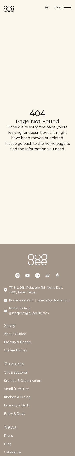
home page (55, 143)
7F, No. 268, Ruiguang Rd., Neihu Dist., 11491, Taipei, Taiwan (36, 290)
